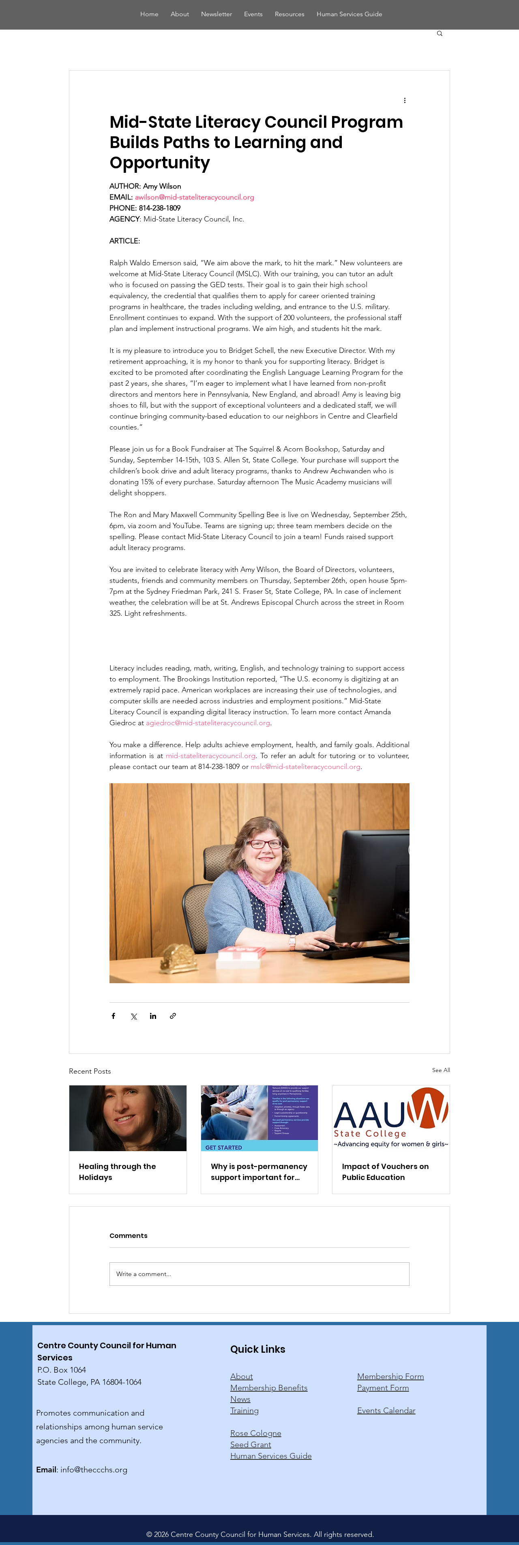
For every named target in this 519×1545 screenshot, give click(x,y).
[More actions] (405, 100)
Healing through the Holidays (117, 1171)
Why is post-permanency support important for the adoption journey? (259, 1172)
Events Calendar (386, 1410)
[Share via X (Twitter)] (133, 1016)
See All (441, 1070)
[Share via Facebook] (113, 1016)
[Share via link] (173, 1016)
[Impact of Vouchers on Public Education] (391, 1118)
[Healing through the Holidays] (128, 1118)
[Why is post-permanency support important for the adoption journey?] (259, 1118)
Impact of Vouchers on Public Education (385, 1171)
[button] (440, 33)
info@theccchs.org (93, 1469)
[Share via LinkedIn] (153, 1016)
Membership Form (390, 1376)
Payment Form (383, 1387)
